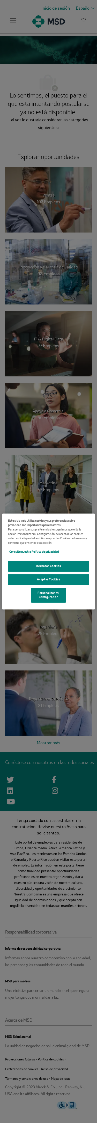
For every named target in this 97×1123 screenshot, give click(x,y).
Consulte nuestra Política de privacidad (34, 551)
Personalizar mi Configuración (48, 595)
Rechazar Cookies (48, 565)
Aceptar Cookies (48, 579)
